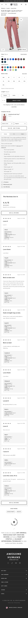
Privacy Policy (17, 602)
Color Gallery (24, 54)
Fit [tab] (14, 134)
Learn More (14, 106)
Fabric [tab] (22, 134)
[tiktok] (12, 563)
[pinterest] (20, 563)
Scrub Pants (13, 8)
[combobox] (3, 100)
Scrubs (8, 8)
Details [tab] (5, 134)
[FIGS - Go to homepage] (14, 4)
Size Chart (24, 73)
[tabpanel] (14, 162)
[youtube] (16, 563)
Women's (3, 8)
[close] (27, 1)
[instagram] (8, 563)
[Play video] (21, 19)
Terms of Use (10, 602)
